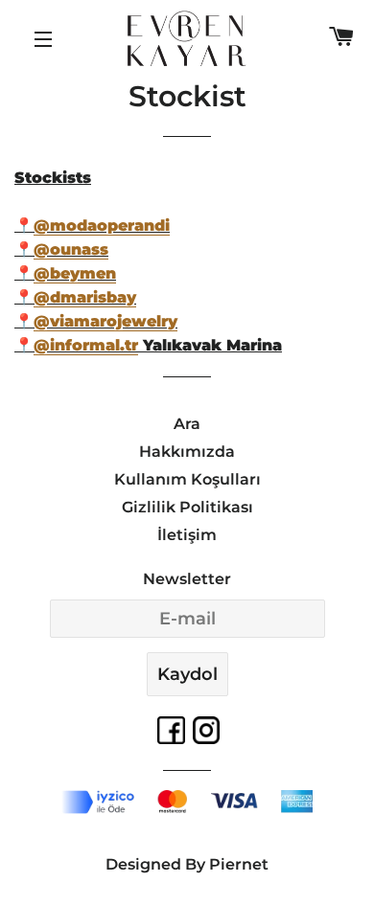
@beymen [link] (75, 273)
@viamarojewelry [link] (105, 321)
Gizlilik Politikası (187, 507)
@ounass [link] (71, 249)
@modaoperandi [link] (102, 225)
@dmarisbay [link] (85, 297)
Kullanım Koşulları (187, 479)
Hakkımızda (187, 451)
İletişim (187, 535)
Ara (187, 424)
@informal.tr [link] (86, 345)
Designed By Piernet (187, 864)
